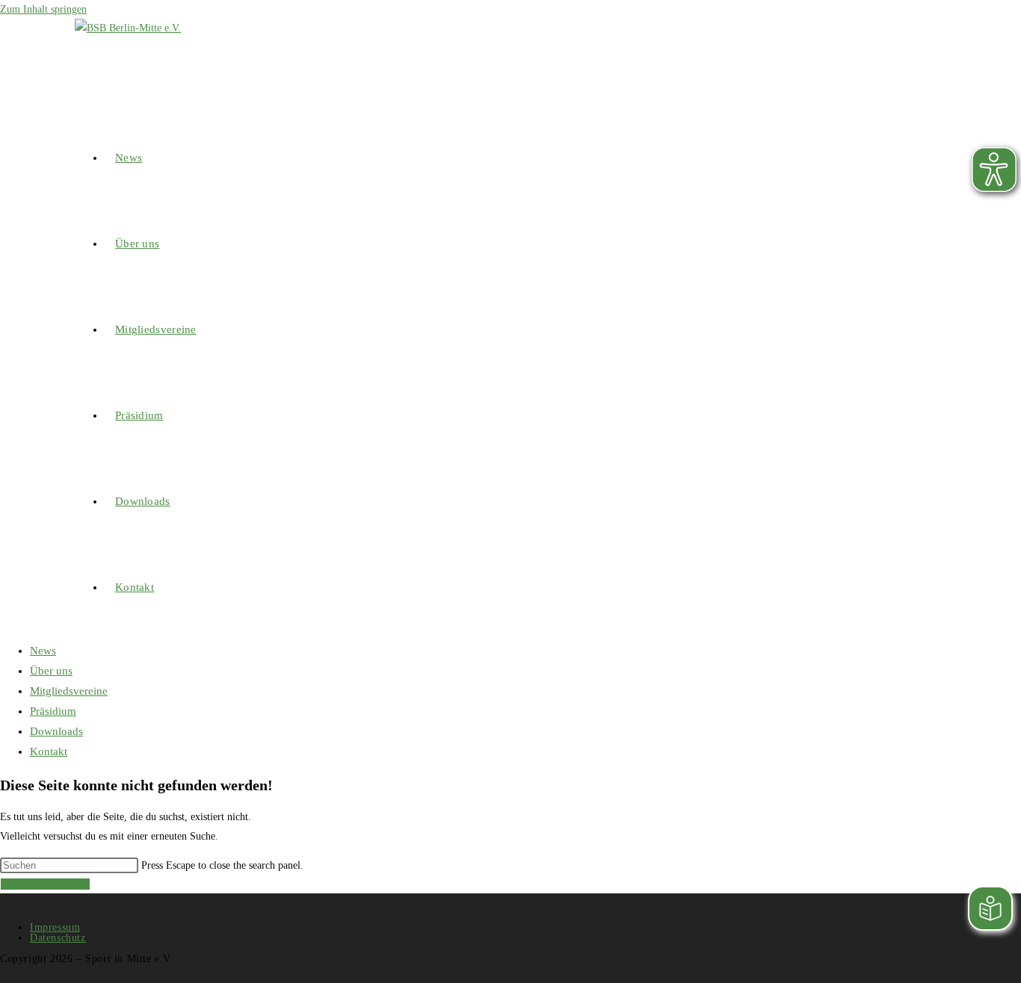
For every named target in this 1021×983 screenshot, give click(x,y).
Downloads (56, 731)
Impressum (55, 927)
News (43, 651)
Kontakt (48, 751)
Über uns (51, 671)
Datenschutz (58, 937)
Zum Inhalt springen (43, 9)
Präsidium (53, 711)
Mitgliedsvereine (69, 691)
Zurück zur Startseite (45, 884)
